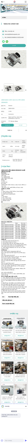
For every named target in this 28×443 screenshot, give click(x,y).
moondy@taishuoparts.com (12, 34)
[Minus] (26, 406)
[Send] (26, 440)
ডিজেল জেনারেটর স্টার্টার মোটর (8, 303)
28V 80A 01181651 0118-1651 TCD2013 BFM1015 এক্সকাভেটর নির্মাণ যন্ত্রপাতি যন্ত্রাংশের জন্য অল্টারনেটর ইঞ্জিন (20, 353)
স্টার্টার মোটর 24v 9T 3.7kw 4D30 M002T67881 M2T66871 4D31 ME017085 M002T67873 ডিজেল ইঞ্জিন (7, 376)
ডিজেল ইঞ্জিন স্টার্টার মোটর (13, 297)
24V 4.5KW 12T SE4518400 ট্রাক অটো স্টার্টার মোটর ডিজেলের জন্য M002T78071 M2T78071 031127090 (21, 398)
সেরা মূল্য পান (7, 125)
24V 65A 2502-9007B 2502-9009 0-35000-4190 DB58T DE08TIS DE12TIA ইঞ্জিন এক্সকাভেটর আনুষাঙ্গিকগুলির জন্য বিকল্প (20, 331)
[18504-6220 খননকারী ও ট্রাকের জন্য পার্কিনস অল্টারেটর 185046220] (13, 66)
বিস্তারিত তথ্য (10, 130)
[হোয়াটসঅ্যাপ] (3, 41)
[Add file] (2, 440)
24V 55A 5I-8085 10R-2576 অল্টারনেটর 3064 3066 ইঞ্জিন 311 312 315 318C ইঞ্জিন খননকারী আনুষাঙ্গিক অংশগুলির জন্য (7, 353)
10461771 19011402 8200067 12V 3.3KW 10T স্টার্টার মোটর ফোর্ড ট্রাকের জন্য (7, 398)
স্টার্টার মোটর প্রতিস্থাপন (7, 300)
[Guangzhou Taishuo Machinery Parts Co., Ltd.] (14, 2)
